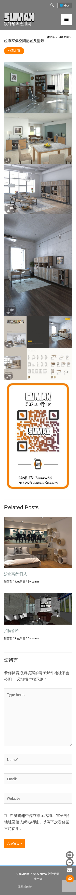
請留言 (8, 581)
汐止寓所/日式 (15, 574)
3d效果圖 (19, 581)
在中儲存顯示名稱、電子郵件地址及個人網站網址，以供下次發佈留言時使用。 (37, 822)
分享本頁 (14, 50)
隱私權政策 (25, 886)
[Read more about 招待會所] (38, 608)
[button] (52, 5)
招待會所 (11, 631)
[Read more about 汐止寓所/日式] (38, 542)
